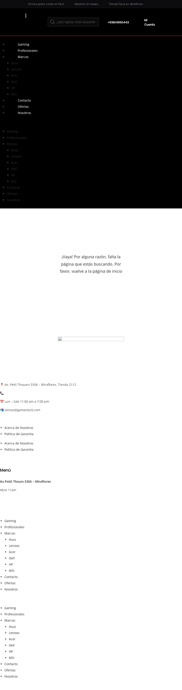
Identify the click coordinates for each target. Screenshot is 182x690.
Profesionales (28, 50)
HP (13, 88)
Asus (14, 63)
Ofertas (23, 106)
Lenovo (16, 69)
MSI (14, 94)
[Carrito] (169, 24)
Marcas (23, 57)
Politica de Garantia (19, 434)
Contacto (24, 100)
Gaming (23, 44)
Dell (14, 82)
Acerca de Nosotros (18, 428)
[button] (91, 122)
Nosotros (24, 113)
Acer (14, 75)
